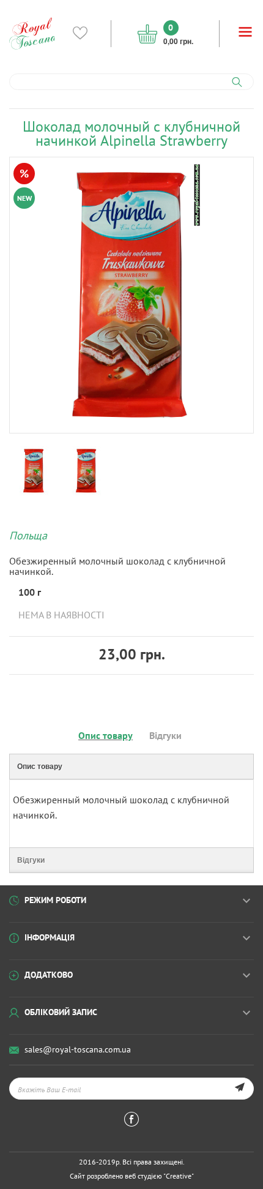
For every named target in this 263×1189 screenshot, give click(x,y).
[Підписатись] (239, 1089)
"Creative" (178, 1175)
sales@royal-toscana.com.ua (77, 1049)
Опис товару (105, 735)
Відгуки (165, 735)
